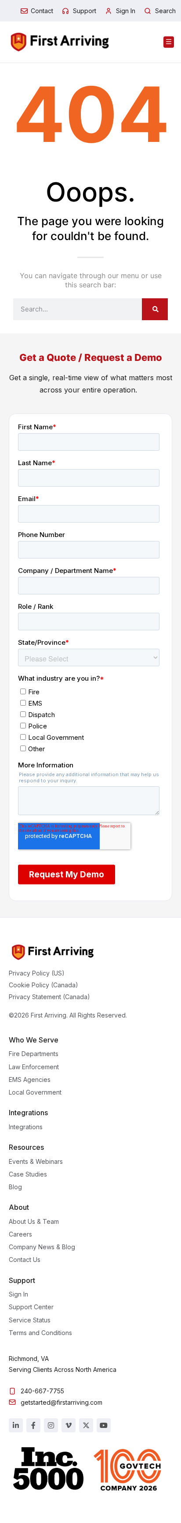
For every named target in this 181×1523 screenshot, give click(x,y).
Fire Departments (33, 1053)
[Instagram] (51, 1425)
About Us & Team (34, 1221)
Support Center (31, 1307)
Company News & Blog (42, 1247)
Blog (15, 1187)
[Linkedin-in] (16, 1425)
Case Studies (28, 1174)
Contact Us (24, 1259)
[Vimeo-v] (69, 1425)
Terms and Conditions (40, 1332)
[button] (168, 42)
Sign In (18, 1294)
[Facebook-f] (33, 1425)
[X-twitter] (86, 1425)
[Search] (155, 309)
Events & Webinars (36, 1161)
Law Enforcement (34, 1067)
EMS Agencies (30, 1079)
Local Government (35, 1092)
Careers (20, 1234)
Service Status (30, 1320)
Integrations (26, 1127)
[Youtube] (104, 1425)
